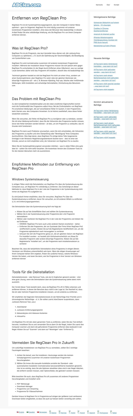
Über (108, 5)
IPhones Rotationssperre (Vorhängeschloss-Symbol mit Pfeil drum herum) (105, 40)
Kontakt (116, 5)
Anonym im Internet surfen (104, 34)
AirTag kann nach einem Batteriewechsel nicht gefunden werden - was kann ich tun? (106, 77)
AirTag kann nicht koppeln (104, 89)
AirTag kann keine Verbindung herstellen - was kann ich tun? (106, 112)
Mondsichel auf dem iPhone (105, 46)
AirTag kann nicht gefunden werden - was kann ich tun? (105, 118)
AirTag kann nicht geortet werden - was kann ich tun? (105, 132)
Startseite (99, 5)
